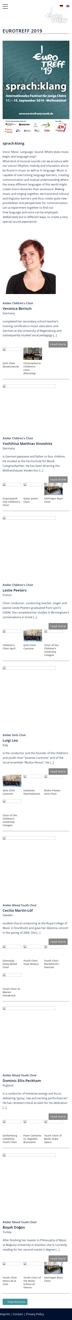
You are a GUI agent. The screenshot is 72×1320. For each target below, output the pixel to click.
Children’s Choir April (9, 646)
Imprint (5, 1314)
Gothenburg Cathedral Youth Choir (10, 1139)
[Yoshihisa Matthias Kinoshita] (29, 406)
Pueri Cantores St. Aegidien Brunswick (32, 1139)
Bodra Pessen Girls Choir (52, 792)
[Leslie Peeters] (29, 546)
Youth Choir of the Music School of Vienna (32, 1282)
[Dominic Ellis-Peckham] (29, 1036)
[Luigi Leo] (29, 696)
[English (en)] (67, 6)
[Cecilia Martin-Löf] (29, 866)
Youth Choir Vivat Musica (30, 962)
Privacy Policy (35, 1314)
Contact (18, 1314)
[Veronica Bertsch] (29, 264)
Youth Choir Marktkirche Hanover (51, 964)
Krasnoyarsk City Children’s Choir (11, 502)
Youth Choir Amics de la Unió (10, 1281)
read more (58, 344)
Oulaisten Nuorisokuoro (31, 792)
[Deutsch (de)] (61, 6)
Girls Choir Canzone (29, 646)
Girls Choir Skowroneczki (11, 365)
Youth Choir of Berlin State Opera (53, 1139)
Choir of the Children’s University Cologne (51, 650)
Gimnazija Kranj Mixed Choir (10, 964)
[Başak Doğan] (29, 1183)
